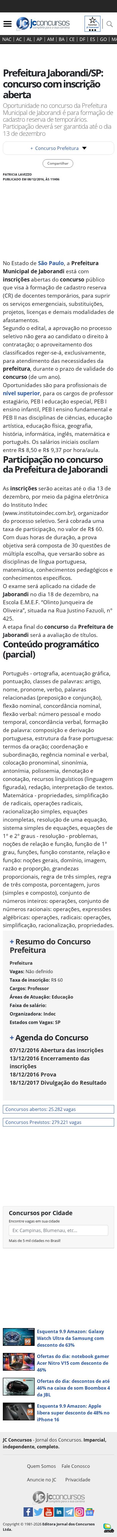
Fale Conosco (76, 1466)
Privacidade (77, 1480)
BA (61, 39)
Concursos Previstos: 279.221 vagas (43, 1122)
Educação (62, 997)
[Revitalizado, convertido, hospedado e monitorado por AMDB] (108, 1528)
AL (29, 39)
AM (50, 39)
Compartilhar (57, 163)
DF (82, 39)
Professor (38, 988)
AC (19, 39)
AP (39, 39)
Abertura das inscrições (56, 1050)
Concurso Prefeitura (54, 148)
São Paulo (51, 263)
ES (92, 39)
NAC (6, 39)
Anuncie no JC (41, 1480)
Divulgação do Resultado (58, 1082)
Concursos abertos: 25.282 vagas (40, 1109)
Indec (49, 1014)
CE (72, 39)
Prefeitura (21, 963)
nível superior (21, 393)
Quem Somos (41, 1466)
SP (57, 1022)
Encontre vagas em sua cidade (34, 1221)
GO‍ (103, 39)
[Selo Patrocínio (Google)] (92, 23)
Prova (33, 1074)
